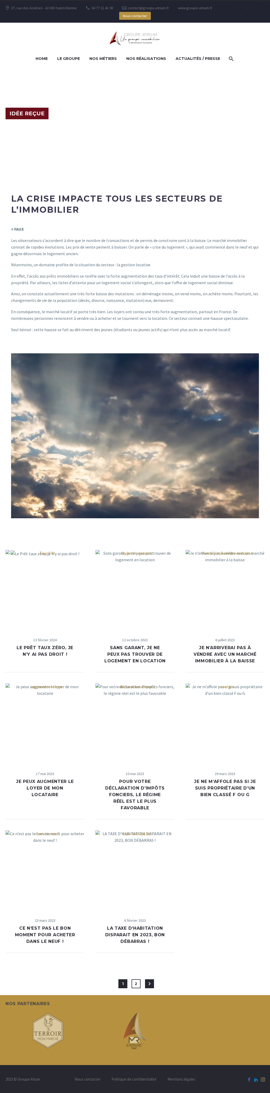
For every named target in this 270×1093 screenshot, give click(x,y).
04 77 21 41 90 (102, 8)
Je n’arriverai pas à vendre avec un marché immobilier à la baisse (225, 654)
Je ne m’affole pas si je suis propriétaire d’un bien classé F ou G (225, 788)
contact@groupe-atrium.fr (148, 8)
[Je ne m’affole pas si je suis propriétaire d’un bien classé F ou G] (225, 722)
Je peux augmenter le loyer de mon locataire (45, 788)
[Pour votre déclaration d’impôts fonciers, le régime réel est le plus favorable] (134, 722)
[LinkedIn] (248, 8)
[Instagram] (255, 8)
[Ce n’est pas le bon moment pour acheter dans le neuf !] (45, 869)
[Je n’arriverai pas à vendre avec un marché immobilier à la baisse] (225, 589)
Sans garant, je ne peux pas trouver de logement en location (135, 654)
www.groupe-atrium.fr (195, 8)
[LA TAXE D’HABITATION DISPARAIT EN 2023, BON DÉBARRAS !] (134, 869)
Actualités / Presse (198, 58)
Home (42, 58)
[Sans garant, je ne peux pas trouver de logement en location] (134, 589)
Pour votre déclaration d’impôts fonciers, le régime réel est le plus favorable (135, 794)
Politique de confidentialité (134, 1079)
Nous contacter (135, 15)
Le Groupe (68, 58)
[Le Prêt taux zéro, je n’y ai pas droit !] (45, 589)
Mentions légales (181, 1079)
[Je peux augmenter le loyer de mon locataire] (45, 722)
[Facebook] (240, 8)
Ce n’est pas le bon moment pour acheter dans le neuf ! (45, 935)
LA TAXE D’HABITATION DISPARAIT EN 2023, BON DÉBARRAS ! (135, 935)
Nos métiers (103, 58)
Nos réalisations (146, 58)
